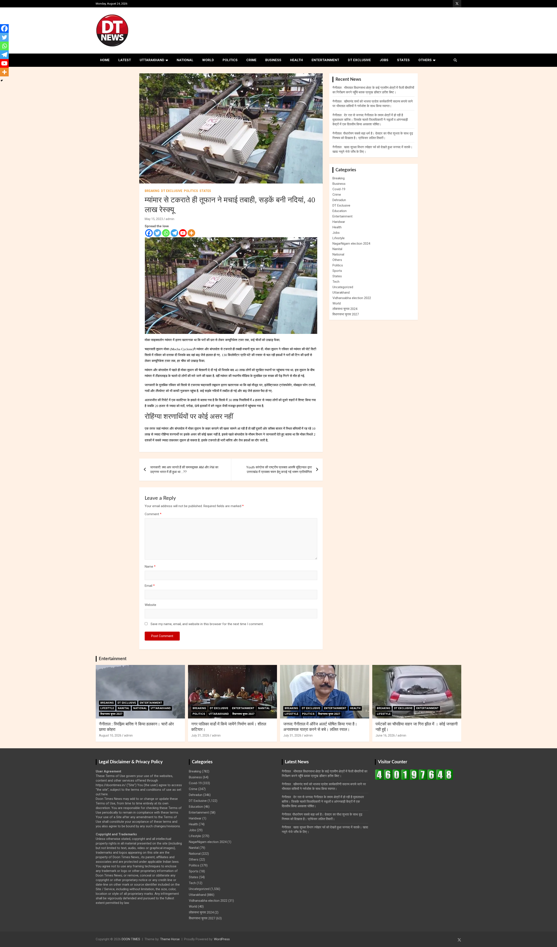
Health (296, 60)
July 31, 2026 (200, 735)
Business (273, 60)
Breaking (152, 191)
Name (150, 567)
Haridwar (338, 222)
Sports (337, 271)
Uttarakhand (152, 60)
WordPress (222, 939)
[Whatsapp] (166, 233)
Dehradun (339, 200)
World (208, 60)
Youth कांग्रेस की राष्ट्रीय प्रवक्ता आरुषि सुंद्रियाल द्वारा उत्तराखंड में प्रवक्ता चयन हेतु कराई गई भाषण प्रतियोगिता (279, 469)
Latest (124, 60)
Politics (230, 60)
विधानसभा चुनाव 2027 (345, 314)
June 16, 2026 (385, 735)
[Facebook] (149, 233)
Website (150, 605)
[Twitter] (157, 233)
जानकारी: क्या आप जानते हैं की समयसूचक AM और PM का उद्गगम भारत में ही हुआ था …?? (184, 469)
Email (150, 586)
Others (425, 60)
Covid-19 (338, 189)
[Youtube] (183, 233)
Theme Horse (170, 939)
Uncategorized (342, 287)
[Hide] (1, 80)
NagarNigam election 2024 (351, 244)
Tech (335, 282)
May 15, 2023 (154, 219)
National (185, 60)
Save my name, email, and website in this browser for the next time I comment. (207, 624)
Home (105, 60)
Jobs (384, 60)
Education (339, 211)
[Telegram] (174, 233)
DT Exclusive (359, 60)
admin (170, 219)
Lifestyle (338, 238)
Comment (153, 514)
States (403, 60)
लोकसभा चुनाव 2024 (344, 309)
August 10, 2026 (110, 735)
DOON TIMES (131, 939)
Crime (251, 60)
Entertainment (325, 60)
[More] (191, 233)
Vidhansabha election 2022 (351, 298)
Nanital (337, 249)
